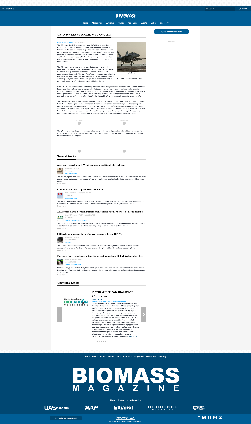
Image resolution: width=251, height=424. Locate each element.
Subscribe (151, 356)
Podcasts (132, 23)
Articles (110, 23)
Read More (61, 184)
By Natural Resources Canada (78, 193)
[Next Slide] (143, 314)
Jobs (153, 23)
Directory (164, 23)
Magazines (97, 23)
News (95, 356)
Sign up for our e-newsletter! (171, 31)
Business (73, 173)
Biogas (67, 198)
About (112, 400)
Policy (67, 173)
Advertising (135, 400)
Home (85, 23)
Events (144, 23)
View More (133, 336)
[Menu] (3, 9)
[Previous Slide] (59, 314)
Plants (121, 23)
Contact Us (122, 400)
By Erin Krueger (72, 168)
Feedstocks (69, 220)
